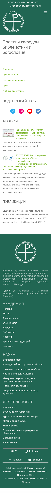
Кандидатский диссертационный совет (23, 364)
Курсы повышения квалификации (20, 416)
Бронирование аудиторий (16, 341)
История (7, 309)
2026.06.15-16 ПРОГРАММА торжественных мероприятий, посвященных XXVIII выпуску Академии (30, 134)
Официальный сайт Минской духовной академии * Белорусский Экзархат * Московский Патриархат (25, 471)
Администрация (11, 318)
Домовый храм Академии (16, 412)
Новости (7, 337)
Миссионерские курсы (14, 421)
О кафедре (8, 69)
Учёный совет (10, 323)
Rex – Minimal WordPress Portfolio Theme (32, 491)
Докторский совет (12, 360)
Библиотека (9, 332)
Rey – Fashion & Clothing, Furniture (45, 491)
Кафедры (8, 327)
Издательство (10, 407)
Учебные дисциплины (13, 91)
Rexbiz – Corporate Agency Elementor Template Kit (39, 491)
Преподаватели (10, 74)
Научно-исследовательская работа (21, 369)
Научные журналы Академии (18, 374)
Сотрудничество (11, 438)
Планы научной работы (15, 386)
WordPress (22, 479)
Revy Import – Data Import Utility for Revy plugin (17, 491)
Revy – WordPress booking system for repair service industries (25, 491)
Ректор (6, 313)
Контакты (8, 346)
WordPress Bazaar (3, 491)
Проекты (7, 85)
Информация (10, 442)
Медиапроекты (11, 425)
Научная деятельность (14, 80)
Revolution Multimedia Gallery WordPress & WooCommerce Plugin (9, 491)
